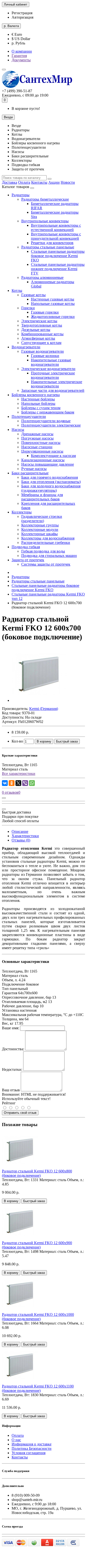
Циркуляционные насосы (42, 451)
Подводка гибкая (26, 547)
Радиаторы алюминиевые (42, 277)
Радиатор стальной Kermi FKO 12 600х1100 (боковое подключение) (38, 1388)
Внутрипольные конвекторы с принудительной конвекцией (56, 236)
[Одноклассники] (11, 783)
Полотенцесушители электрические (51, 425)
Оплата (24, 182)
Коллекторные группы (40, 525)
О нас (16, 1440)
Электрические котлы (39, 321)
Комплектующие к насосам (53, 456)
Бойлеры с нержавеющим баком (47, 412)
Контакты (39, 182)
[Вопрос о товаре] (4, 798)
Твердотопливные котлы (41, 325)
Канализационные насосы (43, 460)
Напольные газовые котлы (53, 303)
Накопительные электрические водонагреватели (56, 384)
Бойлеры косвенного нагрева (36, 395)
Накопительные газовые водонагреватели (51, 362)
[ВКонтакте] (5, 783)
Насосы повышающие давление (47, 464)
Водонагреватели (26, 347)
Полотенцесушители (29, 416)
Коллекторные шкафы (39, 534)
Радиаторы (20, 195)
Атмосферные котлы (38, 338)
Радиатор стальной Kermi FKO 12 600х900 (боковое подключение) (37, 1245)
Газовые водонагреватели (42, 351)
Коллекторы (22, 512)
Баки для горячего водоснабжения (49, 477)
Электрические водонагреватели (48, 369)
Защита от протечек (28, 560)
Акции (54, 182)
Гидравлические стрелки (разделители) (41, 518)
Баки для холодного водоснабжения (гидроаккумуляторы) (50, 488)
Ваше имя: (10, 1028)
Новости (68, 182)
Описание (20, 831)
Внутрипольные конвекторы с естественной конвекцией (56, 227)
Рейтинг (9, 1103)
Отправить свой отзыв (20, 1112)
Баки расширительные (30, 473)
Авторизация (22, 17)
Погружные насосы (37, 438)
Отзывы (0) (21, 840)
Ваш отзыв (11, 1090)
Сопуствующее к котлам (41, 343)
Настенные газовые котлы (52, 299)
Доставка (9, 182)
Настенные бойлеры (38, 399)
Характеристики (25, 836)
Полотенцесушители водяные (46, 421)
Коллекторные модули (39, 529)
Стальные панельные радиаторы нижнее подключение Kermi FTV (58, 268)
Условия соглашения (28, 1453)
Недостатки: (12, 1069)
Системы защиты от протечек (45, 564)
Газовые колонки (45, 356)
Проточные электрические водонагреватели (53, 375)
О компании (22, 51)
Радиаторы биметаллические (45, 199)
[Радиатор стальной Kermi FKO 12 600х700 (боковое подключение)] (39, 700)
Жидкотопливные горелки (53, 317)
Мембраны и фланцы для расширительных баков (42, 497)
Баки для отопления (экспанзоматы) (51, 482)
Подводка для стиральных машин (49, 556)
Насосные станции (36, 447)
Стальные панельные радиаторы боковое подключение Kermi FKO (58, 255)
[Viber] (25, 783)
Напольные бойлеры (38, 403)
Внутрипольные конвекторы (45, 221)
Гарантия (19, 56)
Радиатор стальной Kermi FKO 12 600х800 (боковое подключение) (37, 1173)
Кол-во (17, 741)
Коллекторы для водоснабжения (47, 538)
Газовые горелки (45, 312)
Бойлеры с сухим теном (40, 408)
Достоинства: (13, 1049)
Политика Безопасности (31, 1448)
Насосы (18, 430)
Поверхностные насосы (40, 443)
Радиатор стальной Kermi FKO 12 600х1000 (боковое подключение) (38, 1316)
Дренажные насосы (37, 434)
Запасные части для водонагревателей (52, 390)
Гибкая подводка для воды (43, 551)
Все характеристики (18, 773)
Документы (21, 60)
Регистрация (22, 13)
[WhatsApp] (32, 783)
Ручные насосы (34, 469)
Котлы (17, 290)
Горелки (28, 308)
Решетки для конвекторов (52, 243)
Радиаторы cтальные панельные (47, 247)
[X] (18, 783)
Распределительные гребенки (45, 542)
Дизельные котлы (35, 330)
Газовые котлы (33, 295)
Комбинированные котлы (42, 334)
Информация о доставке (31, 1444)
